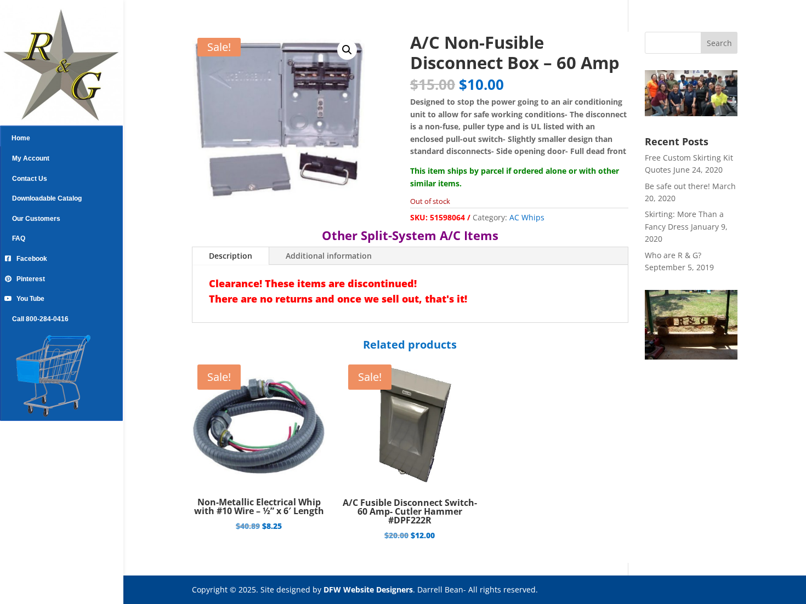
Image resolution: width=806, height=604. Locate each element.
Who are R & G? (673, 255)
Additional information (329, 255)
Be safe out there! (677, 186)
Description (230, 255)
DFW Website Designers (368, 589)
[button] (347, 50)
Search (719, 43)
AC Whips (526, 217)
